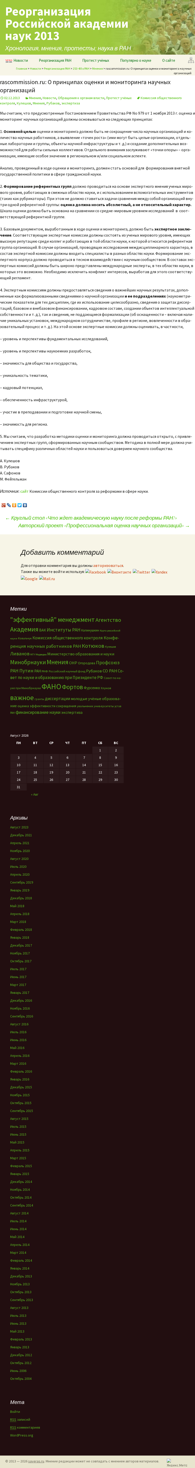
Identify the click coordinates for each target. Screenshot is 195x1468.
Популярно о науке (135, 60)
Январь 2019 (19, 890)
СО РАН (110, 671)
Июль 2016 (18, 1032)
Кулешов (24, 103)
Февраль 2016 (21, 1071)
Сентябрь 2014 (21, 1205)
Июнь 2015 (18, 1134)
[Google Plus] (3, 504)
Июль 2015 (18, 1126)
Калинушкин (90, 630)
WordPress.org (21, 1435)
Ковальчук (25, 638)
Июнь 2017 (18, 977)
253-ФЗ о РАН (81, 68)
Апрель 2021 (19, 843)
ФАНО (51, 686)
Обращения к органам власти (81, 98)
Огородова (86, 663)
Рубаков (53, 103)
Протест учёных (95, 60)
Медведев (41, 654)
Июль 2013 (18, 1315)
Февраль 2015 (21, 1166)
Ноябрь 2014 (20, 1189)
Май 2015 (17, 1142)
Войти (15, 1411)
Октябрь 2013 (20, 1292)
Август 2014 (19, 1213)
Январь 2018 (19, 937)
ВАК (42, 630)
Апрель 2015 (19, 1150)
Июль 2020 (18, 866)
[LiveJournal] (9, 504)
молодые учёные (86, 698)
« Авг (34, 794)
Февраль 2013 (21, 1339)
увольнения (85, 706)
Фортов (72, 687)
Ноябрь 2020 (20, 850)
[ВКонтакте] (25, 504)
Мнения (97, 68)
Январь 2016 (19, 1079)
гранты (39, 699)
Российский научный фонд (67, 671)
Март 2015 (18, 1158)
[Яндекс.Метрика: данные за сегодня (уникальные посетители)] (177, 1462)
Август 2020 (19, 858)
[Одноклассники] (14, 504)
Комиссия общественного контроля (67, 638)
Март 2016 (18, 1063)
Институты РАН (63, 630)
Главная (21, 68)
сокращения (66, 706)
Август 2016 (19, 1024)
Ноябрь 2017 (20, 953)
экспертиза (70, 103)
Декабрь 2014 (21, 1181)
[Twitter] (19, 504)
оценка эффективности (36, 706)
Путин (26, 670)
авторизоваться (108, 565)
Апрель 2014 (19, 1244)
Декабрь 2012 (21, 1355)
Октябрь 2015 (20, 1103)
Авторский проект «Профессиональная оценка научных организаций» (104, 525)
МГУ (32, 654)
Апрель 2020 (19, 874)
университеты (104, 706)
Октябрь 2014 (20, 1197)
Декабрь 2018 (21, 898)
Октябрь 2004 (20, 1378)
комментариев (25, 1427)
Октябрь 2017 (20, 961)
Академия (24, 629)
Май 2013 (17, 1331)
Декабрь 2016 (21, 1000)
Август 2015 (19, 1118)
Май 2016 (17, 1047)
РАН (37, 671)
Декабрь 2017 (21, 945)
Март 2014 (18, 1252)
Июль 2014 (18, 1221)
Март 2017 (18, 984)
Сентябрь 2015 (21, 1110)
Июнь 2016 (18, 1040)
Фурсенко (92, 687)
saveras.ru (36, 1461)
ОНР (73, 662)
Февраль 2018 (21, 929)
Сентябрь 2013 (21, 1299)
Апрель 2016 (19, 1055)
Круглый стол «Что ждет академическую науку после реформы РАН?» (91, 518)
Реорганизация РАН (55, 60)
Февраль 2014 (21, 1260)
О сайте (168, 60)
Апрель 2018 (19, 913)
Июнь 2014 (18, 1229)
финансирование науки (37, 712)
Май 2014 (17, 1236)
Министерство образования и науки (80, 653)
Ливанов (19, 654)
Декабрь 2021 (21, 835)
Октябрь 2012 (20, 1363)
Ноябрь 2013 (20, 1284)
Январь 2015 (19, 1173)
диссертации (57, 698)
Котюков (93, 645)
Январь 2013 (19, 1347)
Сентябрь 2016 (21, 1016)
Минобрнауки (28, 662)
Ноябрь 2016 (20, 1008)
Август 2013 (19, 1307)
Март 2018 (18, 921)
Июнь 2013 (18, 1323)
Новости (20, 60)
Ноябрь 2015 (20, 1095)
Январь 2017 (19, 992)
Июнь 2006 (18, 1370)
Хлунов (106, 688)
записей (20, 1419)
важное (22, 697)
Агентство (108, 619)
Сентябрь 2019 (21, 882)
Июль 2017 (18, 969)
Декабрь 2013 (21, 1276)
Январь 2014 (19, 1268)
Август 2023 (19, 827)
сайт (24, 491)
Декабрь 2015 (21, 1087)
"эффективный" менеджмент (52, 619)
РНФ (45, 671)
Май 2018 (17, 906)
